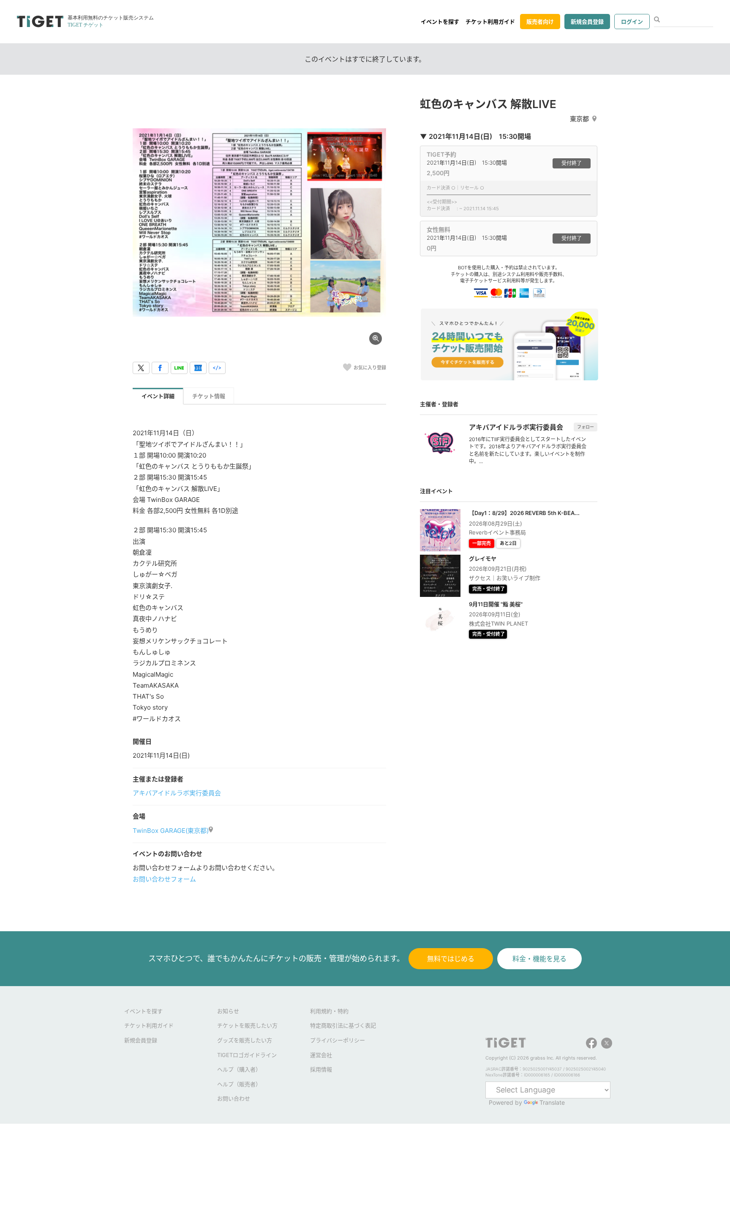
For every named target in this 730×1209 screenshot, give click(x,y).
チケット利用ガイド (490, 21)
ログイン (632, 21)
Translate (552, 1102)
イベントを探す (440, 21)
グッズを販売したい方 (244, 1040)
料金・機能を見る (539, 958)
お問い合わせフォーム (164, 879)
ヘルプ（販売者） (239, 1084)
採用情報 (321, 1069)
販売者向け (540, 21)
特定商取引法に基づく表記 (343, 1025)
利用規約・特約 (329, 1011)
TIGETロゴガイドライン (247, 1055)
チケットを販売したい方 (247, 1025)
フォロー (585, 426)
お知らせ (228, 1011)
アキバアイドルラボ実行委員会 (177, 793)
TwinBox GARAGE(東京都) (171, 831)
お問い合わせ (233, 1098)
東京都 (579, 119)
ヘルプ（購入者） (239, 1069)
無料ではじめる (450, 958)
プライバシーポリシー (337, 1040)
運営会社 (321, 1055)
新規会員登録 (587, 21)
